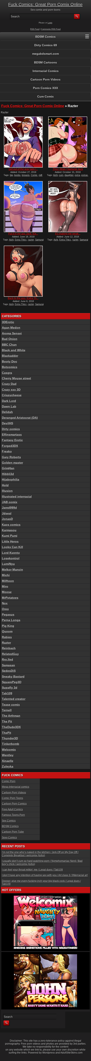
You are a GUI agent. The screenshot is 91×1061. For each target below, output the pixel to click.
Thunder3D (10, 738)
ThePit (6, 732)
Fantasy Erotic (12, 440)
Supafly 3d (9, 687)
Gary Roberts (11, 457)
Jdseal (6, 513)
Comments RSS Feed (51, 29)
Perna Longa (11, 620)
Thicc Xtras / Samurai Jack (68, 169)
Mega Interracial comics (15, 786)
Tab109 (7, 693)
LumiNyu (8, 563)
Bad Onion (9, 338)
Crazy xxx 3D (11, 389)
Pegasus (8, 614)
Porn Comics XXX (45, 88)
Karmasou (9, 530)
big (11, 175)
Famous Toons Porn (13, 814)
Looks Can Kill (12, 547)
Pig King (8, 625)
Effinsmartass (12, 434)
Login (50, 23)
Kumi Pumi (9, 535)
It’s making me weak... (67, 233)
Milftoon (8, 580)
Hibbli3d (8, 473)
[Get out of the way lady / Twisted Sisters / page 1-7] (23, 142)
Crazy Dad (9, 383)
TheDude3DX (11, 727)
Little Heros (10, 541)
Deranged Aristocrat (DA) (20, 417)
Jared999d (9, 507)
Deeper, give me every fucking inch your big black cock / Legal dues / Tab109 (41, 882)
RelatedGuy (10, 653)
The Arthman (11, 715)
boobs (17, 175)
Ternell (7, 710)
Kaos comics (11, 524)
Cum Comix (45, 96)
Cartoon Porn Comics (14, 803)
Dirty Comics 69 (45, 45)
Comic (34, 175)
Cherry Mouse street (16, 378)
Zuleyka (7, 766)
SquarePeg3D (11, 682)
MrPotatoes (10, 597)
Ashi (55, 175)
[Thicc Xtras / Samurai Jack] (67, 142)
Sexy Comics (9, 837)
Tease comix (11, 704)
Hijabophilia (10, 479)
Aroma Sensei (12, 333)
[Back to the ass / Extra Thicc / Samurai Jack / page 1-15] (23, 271)
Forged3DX (10, 445)
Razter (6, 642)
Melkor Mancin (12, 569)
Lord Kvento (11, 552)
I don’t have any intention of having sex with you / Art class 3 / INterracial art (45, 875)
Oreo (5, 609)
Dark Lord (9, 400)
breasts (26, 175)
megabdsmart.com (45, 53)
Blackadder (10, 355)
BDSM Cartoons (45, 62)
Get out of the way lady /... (23, 169)
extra (77, 175)
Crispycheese (12, 395)
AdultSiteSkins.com (71, 1052)
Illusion (7, 490)
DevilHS (7, 423)
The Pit (7, 721)
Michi (6, 575)
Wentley (8, 755)
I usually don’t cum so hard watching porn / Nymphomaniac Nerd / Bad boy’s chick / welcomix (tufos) (42, 862)
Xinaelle (7, 760)
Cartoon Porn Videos (45, 79)
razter (31, 239)
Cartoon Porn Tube (13, 831)
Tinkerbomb (10, 743)
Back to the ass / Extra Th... (23, 298)
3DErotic (8, 322)
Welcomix (9, 749)
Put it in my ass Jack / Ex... (23, 233)
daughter (69, 175)
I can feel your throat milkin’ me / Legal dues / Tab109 (32, 869)
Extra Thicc (21, 239)
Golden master (12, 462)
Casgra (7, 372)
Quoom (7, 631)
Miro (5, 586)
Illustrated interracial (17, 496)
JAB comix (9, 502)
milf (40, 175)
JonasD (7, 518)
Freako (7, 451)
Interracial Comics (46, 71)
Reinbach (9, 648)
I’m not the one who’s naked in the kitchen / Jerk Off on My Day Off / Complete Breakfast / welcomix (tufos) (40, 854)
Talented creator (13, 698)
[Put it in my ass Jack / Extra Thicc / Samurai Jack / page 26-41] (23, 206)
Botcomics (9, 367)
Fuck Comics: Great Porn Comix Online (45, 4)
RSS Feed (34, 29)
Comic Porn (8, 781)
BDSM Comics (45, 36)
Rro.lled (7, 659)
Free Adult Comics (12, 809)
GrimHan (8, 468)
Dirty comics (11, 429)
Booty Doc (9, 361)
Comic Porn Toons (12, 798)
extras (84, 175)
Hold (5, 485)
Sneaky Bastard (13, 676)
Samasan (8, 665)
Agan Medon (11, 327)
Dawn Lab (9, 406)
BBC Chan (9, 344)
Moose (7, 591)
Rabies (7, 637)
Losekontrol (10, 558)
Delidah (7, 411)
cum (61, 175)
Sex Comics (9, 820)
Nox (5, 603)
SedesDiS (9, 670)
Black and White (13, 350)
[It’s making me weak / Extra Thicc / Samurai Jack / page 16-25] (67, 206)
